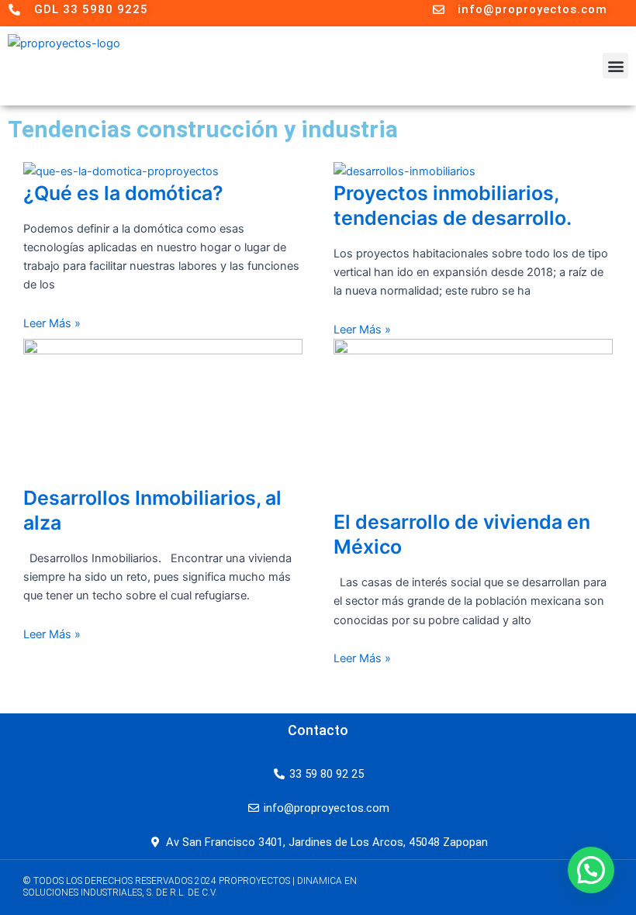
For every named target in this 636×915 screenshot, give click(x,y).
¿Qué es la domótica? (123, 193)
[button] (615, 65)
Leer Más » (52, 323)
